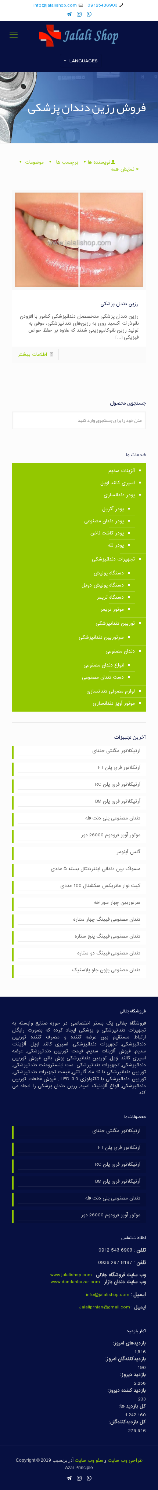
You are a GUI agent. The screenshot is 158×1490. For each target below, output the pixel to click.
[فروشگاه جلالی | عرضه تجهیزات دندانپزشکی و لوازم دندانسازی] (79, 36)
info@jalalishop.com (55, 5)
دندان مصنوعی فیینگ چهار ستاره (106, 920)
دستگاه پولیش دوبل (103, 585)
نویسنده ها (99, 162)
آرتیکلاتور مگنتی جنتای (116, 751)
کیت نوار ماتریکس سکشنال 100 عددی (100, 886)
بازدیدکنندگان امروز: (125, 1359)
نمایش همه (122, 169)
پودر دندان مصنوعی (104, 521)
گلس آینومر (128, 852)
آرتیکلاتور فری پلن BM (117, 802)
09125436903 (102, 5)
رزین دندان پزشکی (119, 304)
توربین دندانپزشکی (115, 624)
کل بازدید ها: (132, 1406)
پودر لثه (116, 545)
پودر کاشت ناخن (107, 533)
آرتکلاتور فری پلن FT (119, 768)
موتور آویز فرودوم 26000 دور (110, 835)
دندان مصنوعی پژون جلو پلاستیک (106, 970)
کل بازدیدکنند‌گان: (127, 1422)
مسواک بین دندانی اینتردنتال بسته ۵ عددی (95, 869)
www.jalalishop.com (71, 1275)
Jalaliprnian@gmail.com (104, 1307)
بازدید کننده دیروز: (127, 1390)
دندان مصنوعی (120, 651)
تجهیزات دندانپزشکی (113, 559)
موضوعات (34, 162)
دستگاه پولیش (108, 573)
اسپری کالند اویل (117, 483)
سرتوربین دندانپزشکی (101, 637)
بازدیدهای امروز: (129, 1343)
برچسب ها (66, 162)
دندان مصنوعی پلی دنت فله (112, 818)
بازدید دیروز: (133, 1375)
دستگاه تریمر (110, 598)
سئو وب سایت (89, 1461)
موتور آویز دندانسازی (114, 704)
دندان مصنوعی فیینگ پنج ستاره (107, 937)
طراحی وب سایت (125, 1461)
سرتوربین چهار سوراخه (117, 903)
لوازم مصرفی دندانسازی (110, 691)
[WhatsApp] (89, 15)
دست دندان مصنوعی (103, 677)
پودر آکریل (113, 509)
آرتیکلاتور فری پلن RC (117, 785)
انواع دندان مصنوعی (103, 665)
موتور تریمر (112, 610)
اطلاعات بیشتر (32, 355)
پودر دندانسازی (119, 495)
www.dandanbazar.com (75, 1282)
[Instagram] (79, 15)
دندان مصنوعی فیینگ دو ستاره (108, 953)
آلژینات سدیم (121, 471)
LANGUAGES (83, 61)
